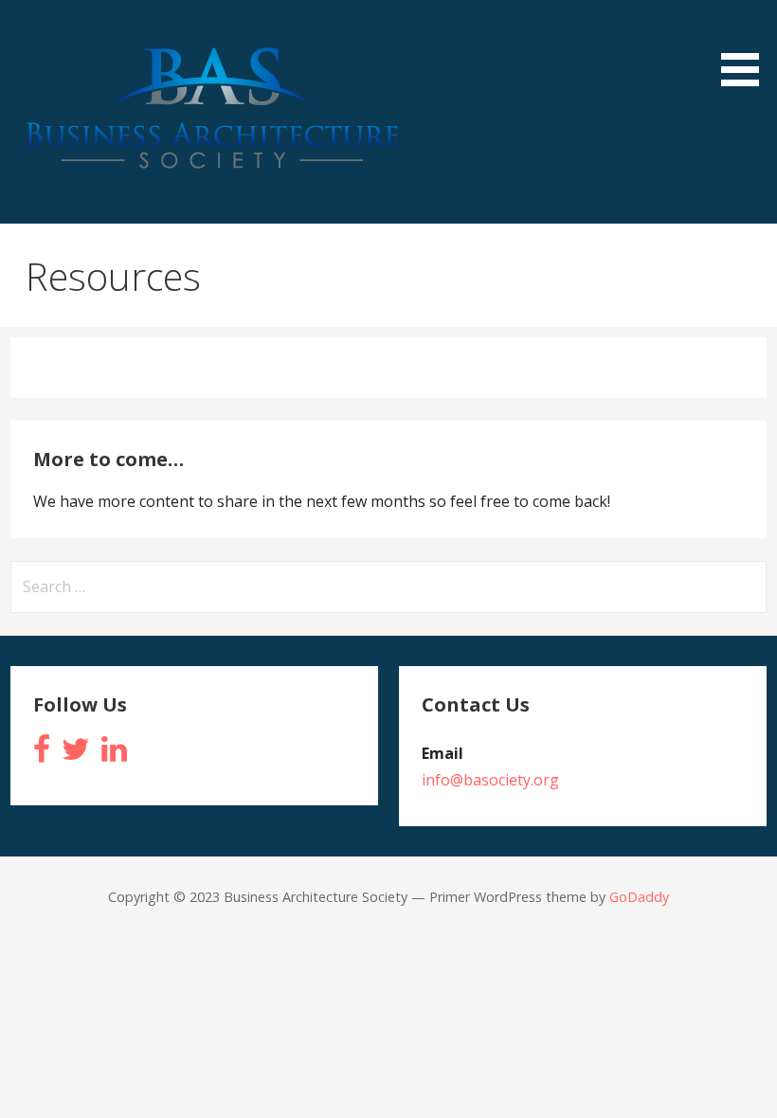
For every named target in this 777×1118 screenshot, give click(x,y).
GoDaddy (639, 897)
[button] (746, 46)
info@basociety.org (490, 779)
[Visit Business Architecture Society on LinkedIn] (114, 754)
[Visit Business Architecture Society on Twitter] (76, 754)
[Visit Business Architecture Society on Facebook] (41, 754)
